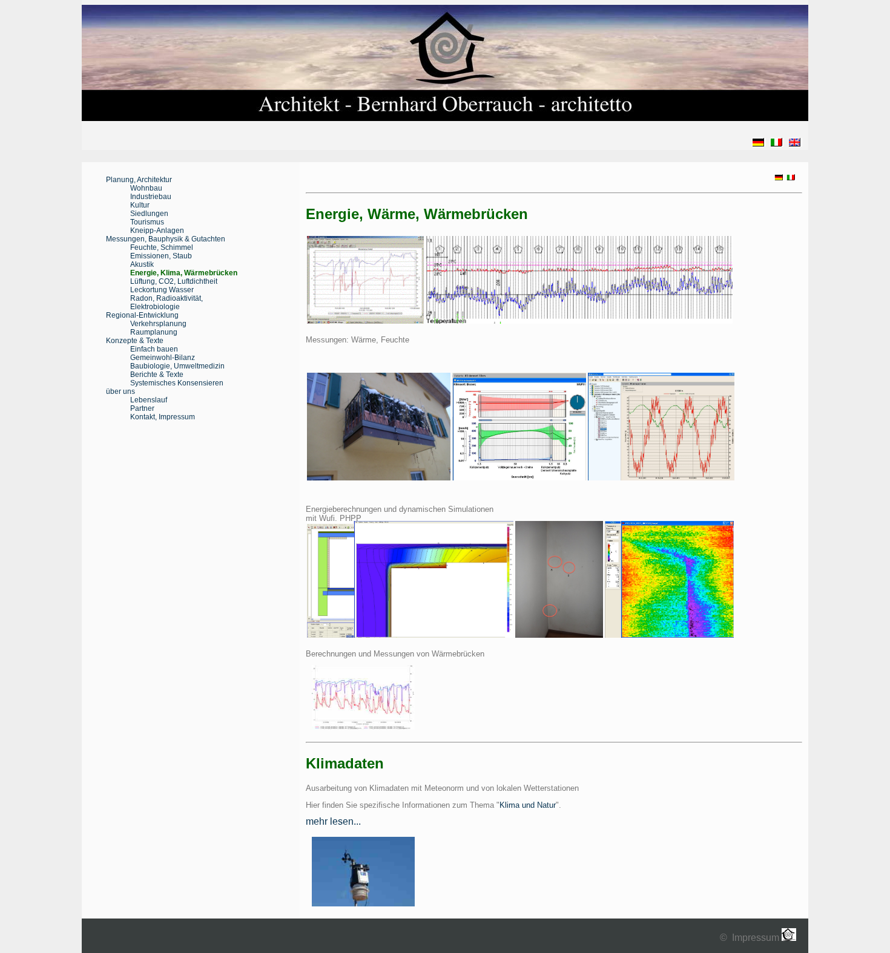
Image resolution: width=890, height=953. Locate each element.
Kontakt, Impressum (162, 417)
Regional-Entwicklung (142, 315)
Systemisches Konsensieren (176, 383)
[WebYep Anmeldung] (803, 937)
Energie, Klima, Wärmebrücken (183, 273)
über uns (120, 391)
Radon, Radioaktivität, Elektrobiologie (166, 302)
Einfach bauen (154, 349)
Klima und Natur (527, 805)
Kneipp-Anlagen (157, 230)
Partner (142, 408)
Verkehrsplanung (158, 323)
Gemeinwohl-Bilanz (162, 357)
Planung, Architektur (139, 179)
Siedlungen (149, 213)
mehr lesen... (333, 821)
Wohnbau (146, 188)
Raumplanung (153, 332)
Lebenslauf (148, 400)
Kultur (140, 205)
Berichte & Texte (156, 374)
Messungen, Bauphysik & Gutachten (165, 239)
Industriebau (150, 196)
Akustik (142, 264)
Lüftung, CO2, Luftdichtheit (173, 281)
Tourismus (147, 222)
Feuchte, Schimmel (161, 247)
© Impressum (751, 937)
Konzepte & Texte (134, 340)
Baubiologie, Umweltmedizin (177, 366)
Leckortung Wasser (162, 290)
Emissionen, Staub (161, 256)
